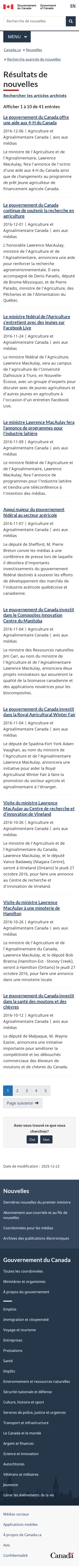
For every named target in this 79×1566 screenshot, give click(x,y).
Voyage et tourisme (19, 1329)
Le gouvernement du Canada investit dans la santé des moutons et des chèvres (38, 1001)
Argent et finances (18, 1443)
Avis (6, 1545)
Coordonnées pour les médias (28, 1228)
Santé (8, 1360)
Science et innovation (21, 1453)
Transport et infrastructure (25, 1422)
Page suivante (20, 1103)
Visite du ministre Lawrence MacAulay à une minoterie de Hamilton (31, 908)
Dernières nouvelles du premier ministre (37, 1202)
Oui (32, 1139)
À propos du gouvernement (26, 1291)
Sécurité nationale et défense (27, 1391)
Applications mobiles (20, 1524)
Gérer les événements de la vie (28, 1495)
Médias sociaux (16, 1514)
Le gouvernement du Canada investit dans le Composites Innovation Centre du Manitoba (38, 615)
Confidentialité (15, 1555)
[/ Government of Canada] (29, 6)
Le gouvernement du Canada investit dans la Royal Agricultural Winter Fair (39, 711)
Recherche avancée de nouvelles (34, 59)
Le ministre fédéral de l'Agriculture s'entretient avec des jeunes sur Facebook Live (36, 322)
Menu (19, 37)
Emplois (9, 1309)
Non (46, 1139)
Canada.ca (12, 49)
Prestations (12, 1350)
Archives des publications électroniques (36, 1238)
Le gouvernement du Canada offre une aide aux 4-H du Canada (36, 119)
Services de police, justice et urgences (34, 1412)
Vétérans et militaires (21, 1474)
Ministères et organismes (24, 1281)
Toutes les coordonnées (23, 1271)
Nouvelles (34, 49)
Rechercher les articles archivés (34, 95)
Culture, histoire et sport (23, 1402)
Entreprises (12, 1340)
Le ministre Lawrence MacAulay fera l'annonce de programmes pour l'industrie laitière (38, 428)
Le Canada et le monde (22, 1433)
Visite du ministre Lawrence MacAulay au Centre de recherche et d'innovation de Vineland (39, 808)
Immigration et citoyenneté (26, 1319)
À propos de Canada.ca (22, 1534)
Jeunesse (10, 1484)
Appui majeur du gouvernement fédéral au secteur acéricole (34, 512)
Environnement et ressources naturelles (36, 1381)
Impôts (9, 1371)
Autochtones (14, 1464)
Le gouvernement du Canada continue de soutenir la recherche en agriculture (38, 210)
